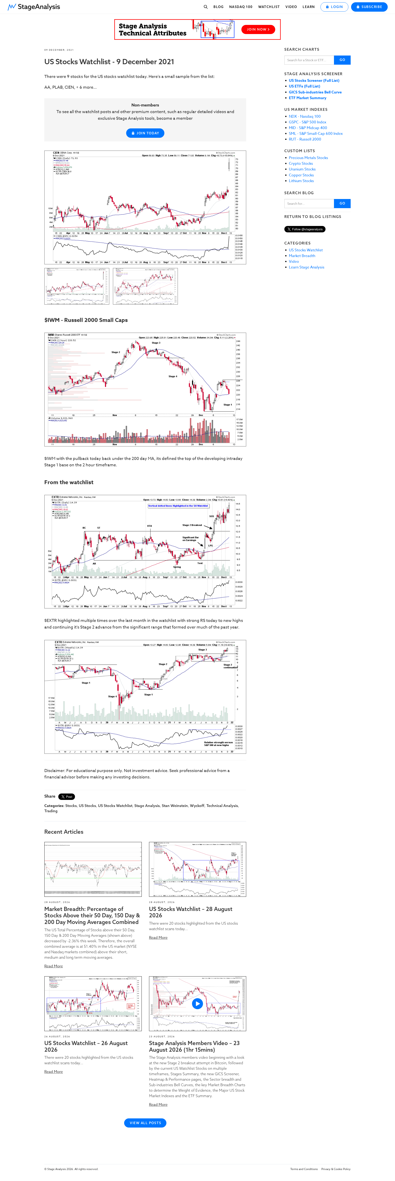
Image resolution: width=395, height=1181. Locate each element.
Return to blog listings (313, 216)
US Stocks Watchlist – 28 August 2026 (190, 912)
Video (291, 7)
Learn (309, 7)
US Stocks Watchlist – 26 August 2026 (86, 1046)
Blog (219, 7)
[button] (36, 5)
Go (342, 60)
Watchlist (269, 7)
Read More (53, 966)
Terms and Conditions (304, 1169)
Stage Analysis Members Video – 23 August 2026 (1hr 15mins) (194, 1046)
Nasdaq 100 (241, 7)
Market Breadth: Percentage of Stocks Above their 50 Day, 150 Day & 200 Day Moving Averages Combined (92, 915)
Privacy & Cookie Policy (336, 1169)
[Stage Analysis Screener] (197, 29)
